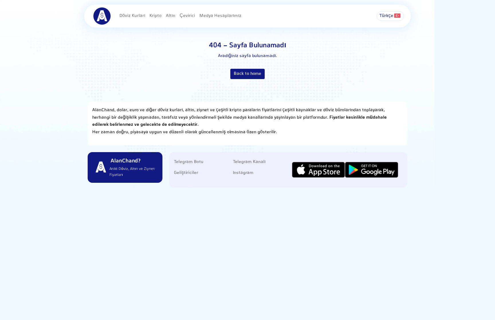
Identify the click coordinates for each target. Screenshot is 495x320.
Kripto (156, 15)
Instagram (243, 172)
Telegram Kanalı (249, 162)
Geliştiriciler (186, 172)
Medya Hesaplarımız (220, 15)
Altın (170, 15)
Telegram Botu (188, 162)
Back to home (247, 73)
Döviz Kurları (132, 15)
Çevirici (187, 15)
